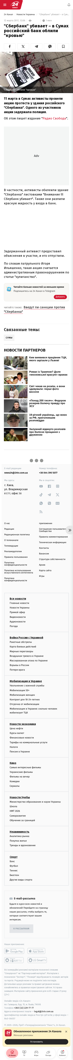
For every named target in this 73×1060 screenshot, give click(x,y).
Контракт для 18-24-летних (25, 699)
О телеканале (11, 540)
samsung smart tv (37, 960)
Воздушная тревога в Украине (26, 656)
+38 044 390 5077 (48, 472)
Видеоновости (18, 617)
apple (37, 951)
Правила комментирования (53, 537)
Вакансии (44, 554)
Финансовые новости (22, 737)
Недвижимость (19, 831)
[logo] (15, 4)
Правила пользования (16, 557)
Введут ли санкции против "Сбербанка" (34, 309)
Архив (42, 565)
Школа (13, 806)
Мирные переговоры (21, 651)
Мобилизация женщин (22, 695)
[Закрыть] (66, 1031)
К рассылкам (21, 928)
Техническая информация (52, 542)
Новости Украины (25, 14)
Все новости (18, 598)
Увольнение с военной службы (27, 685)
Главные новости (19, 603)
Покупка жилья (18, 840)
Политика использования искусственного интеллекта (18, 571)
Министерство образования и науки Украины (35, 801)
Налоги (14, 747)
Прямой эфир (17, 612)
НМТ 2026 (15, 811)
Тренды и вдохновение (22, 845)
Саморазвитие (18, 815)
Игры (41, 576)
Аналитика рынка (19, 836)
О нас (7, 523)
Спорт (13, 857)
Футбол (14, 866)
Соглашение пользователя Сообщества (53, 530)
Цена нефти (16, 728)
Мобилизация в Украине (26, 681)
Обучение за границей (22, 820)
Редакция (9, 529)
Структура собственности (52, 559)
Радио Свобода (54, 118)
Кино (13, 763)
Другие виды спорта (21, 879)
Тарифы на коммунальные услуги (28, 742)
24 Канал (9, 14)
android (14, 951)
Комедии (15, 781)
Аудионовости (17, 621)
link (41, 486)
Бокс (12, 861)
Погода (14, 626)
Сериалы (15, 786)
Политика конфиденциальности (15, 564)
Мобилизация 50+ (19, 690)
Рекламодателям (13, 551)
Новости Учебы (20, 797)
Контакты (44, 548)
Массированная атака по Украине (29, 660)
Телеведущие (11, 546)
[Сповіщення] (69, 5)
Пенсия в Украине (20, 751)
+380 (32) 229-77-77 (24, 1008)
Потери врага (17, 669)
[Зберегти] (63, 46)
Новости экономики (23, 724)
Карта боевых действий (23, 646)
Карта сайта (45, 570)
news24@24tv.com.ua (16, 472)
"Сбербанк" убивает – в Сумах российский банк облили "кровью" (53, 14)
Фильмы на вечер (20, 776)
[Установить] (36, 1037)
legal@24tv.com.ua (43, 1011)
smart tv (14, 960)
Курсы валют (17, 733)
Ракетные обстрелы (21, 642)
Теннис (14, 870)
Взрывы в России (19, 665)
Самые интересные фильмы (25, 767)
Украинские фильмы (21, 772)
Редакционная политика (17, 535)
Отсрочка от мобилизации (24, 704)
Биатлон (14, 875)
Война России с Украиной (26, 637)
